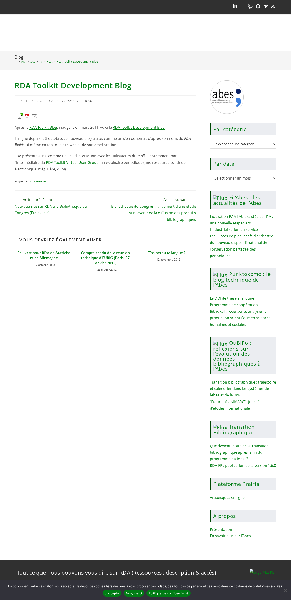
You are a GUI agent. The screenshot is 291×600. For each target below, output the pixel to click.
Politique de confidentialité (168, 593)
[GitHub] (258, 6)
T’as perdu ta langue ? (166, 252)
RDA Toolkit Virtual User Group (72, 162)
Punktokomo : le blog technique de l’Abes (242, 279)
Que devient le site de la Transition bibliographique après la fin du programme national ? (239, 452)
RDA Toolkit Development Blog (77, 61)
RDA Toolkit (38, 181)
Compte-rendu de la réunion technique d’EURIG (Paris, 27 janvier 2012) (105, 258)
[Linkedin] (235, 6)
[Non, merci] (285, 590)
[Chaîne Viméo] (265, 6)
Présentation (221, 529)
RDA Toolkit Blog (43, 127)
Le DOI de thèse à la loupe (232, 298)
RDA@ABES (42, 33)
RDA (88, 101)
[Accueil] (16, 61)
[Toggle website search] (273, 33)
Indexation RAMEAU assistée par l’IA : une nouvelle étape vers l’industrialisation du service (241, 223)
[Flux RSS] (273, 6)
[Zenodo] (242, 6)
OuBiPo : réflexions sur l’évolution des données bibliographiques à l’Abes (237, 355)
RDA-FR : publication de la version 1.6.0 (243, 465)
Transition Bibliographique (234, 429)
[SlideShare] (250, 6)
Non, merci (134, 593)
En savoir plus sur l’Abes (230, 535)
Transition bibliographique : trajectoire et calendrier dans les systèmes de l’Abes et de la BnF (243, 389)
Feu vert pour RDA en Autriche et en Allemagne (43, 255)
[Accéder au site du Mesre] (262, 571)
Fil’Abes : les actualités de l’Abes (237, 200)
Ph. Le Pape (29, 101)
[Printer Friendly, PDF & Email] (27, 118)
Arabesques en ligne (227, 497)
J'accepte (112, 593)
